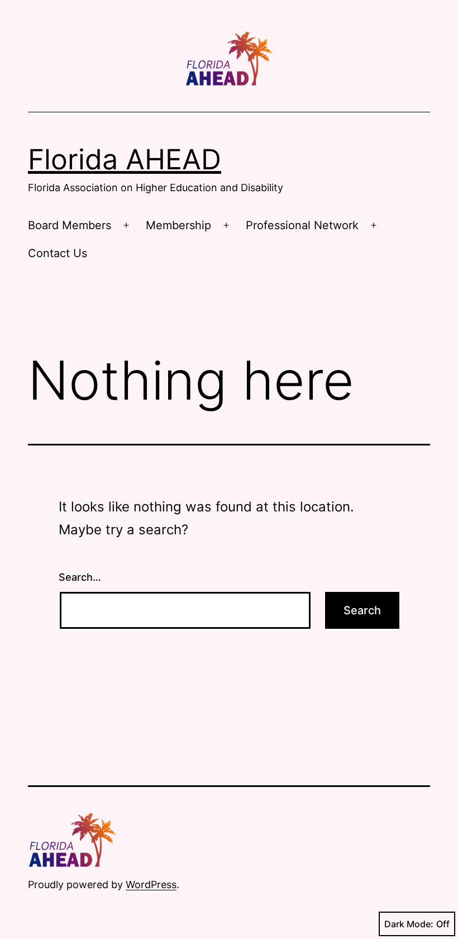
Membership (178, 225)
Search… (80, 577)
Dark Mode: (408, 923)
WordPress (151, 884)
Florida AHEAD (124, 159)
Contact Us (57, 253)
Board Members (69, 225)
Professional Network (302, 225)
